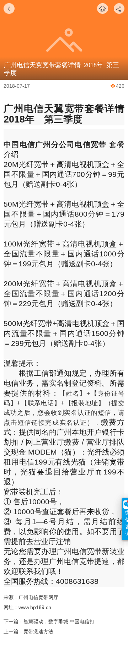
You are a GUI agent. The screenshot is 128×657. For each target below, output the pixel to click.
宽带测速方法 (38, 631)
